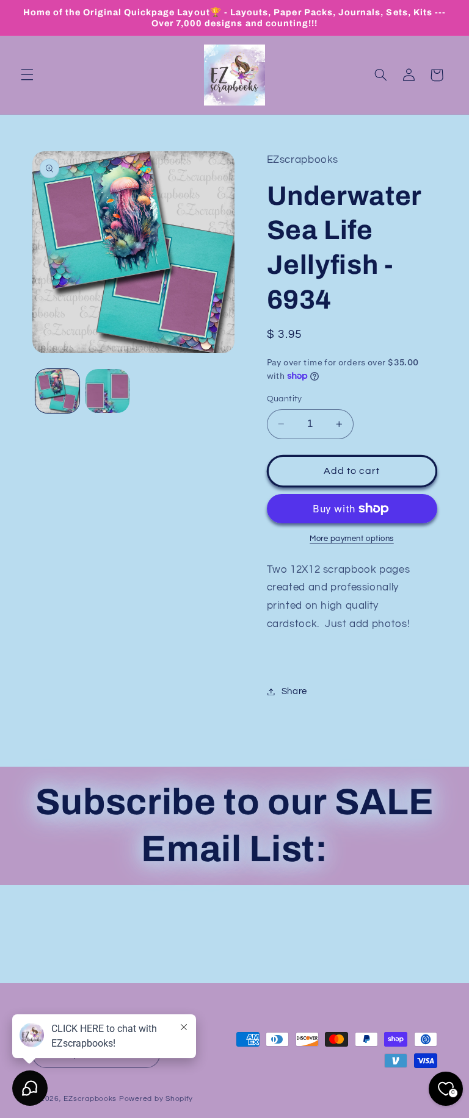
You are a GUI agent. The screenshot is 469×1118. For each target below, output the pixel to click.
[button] (27, 75)
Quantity (284, 399)
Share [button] (294, 691)
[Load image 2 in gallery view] (107, 391)
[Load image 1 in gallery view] (57, 391)
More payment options (352, 539)
